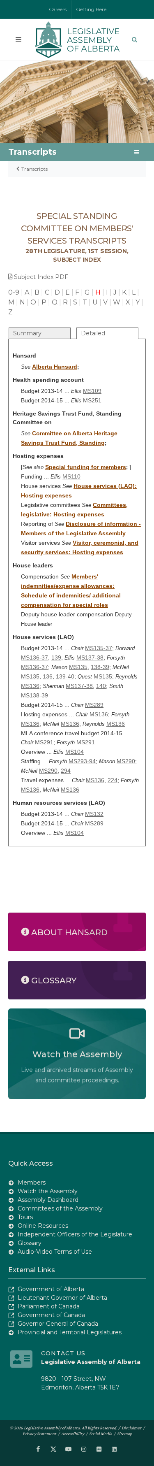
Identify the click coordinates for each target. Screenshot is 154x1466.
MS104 (74, 751)
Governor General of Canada (58, 1323)
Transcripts (34, 169)
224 (112, 780)
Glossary (29, 1243)
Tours (25, 1217)
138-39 (100, 667)
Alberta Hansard (54, 366)
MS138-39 (34, 695)
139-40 (65, 676)
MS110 (71, 476)
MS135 (78, 667)
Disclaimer (131, 1427)
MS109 (92, 391)
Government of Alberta (51, 1289)
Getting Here (91, 9)
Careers (58, 9)
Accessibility (72, 1433)
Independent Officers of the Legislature (75, 1234)
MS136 (30, 686)
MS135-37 (98, 648)
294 (66, 770)
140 (101, 686)
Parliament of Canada (49, 1306)
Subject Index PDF (41, 277)
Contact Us (63, 1353)
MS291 (44, 742)
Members (32, 1182)
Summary (27, 333)
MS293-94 (82, 761)
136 (48, 676)
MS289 (94, 705)
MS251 (92, 400)
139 (56, 657)
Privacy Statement (39, 1433)
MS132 (94, 814)
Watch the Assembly (48, 1191)
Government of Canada (51, 1315)
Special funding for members (85, 467)
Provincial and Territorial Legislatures (70, 1332)
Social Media (100, 1433)
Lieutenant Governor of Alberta (62, 1297)
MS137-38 (89, 657)
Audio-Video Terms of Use (55, 1251)
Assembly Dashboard (48, 1199)
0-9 (13, 292)
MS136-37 (34, 657)
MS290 (126, 761)
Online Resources (43, 1225)
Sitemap (124, 1433)
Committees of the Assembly (60, 1208)
